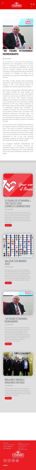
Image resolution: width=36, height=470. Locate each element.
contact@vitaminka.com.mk (24, 444)
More (8, 225)
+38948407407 (10, 446)
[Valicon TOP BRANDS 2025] (18, 245)
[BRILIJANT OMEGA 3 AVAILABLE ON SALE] (18, 364)
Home (5, 465)
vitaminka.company (22, 446)
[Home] (18, 454)
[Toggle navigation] (2, 3)
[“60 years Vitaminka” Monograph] (18, 303)
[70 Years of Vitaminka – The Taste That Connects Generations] (18, 185)
